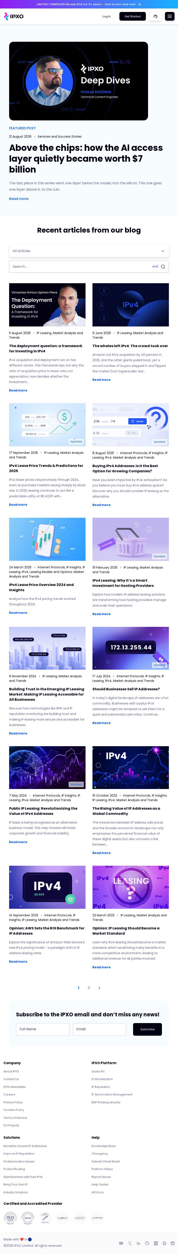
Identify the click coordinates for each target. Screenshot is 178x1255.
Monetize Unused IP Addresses (25, 1146)
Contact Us (11, 1079)
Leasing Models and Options (51, 572)
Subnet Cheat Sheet (106, 1161)
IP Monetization (102, 1079)
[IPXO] (13, 16)
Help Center (100, 1184)
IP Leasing (44, 333)
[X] (129, 1243)
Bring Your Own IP (15, 1184)
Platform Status (102, 1169)
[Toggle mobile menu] (170, 16)
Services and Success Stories (60, 136)
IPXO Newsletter (14, 1087)
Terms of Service (15, 1118)
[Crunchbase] (155, 1243)
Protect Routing (14, 1169)
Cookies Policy (13, 1110)
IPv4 (108, 457)
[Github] (147, 1243)
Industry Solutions (15, 1192)
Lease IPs (98, 1071)
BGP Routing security (106, 1102)
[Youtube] (121, 1243)
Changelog (100, 1154)
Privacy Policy (13, 1102)
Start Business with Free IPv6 (23, 1177)
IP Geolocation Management (112, 1094)
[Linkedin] (138, 1243)
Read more (18, 198)
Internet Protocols (133, 453)
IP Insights (156, 453)
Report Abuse (101, 1177)
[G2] (164, 1243)
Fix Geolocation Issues (19, 1161)
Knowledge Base (104, 1146)
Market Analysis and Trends (133, 457)
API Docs (98, 1192)
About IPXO (11, 1071)
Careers (9, 1094)
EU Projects (11, 1125)
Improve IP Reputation (19, 1154)
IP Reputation (101, 1087)
